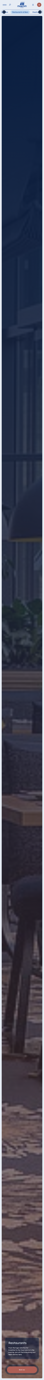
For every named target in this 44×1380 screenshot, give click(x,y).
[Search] (10, 5)
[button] (37, 1371)
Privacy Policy (16, 1378)
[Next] (40, 12)
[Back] (4, 12)
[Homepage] (21, 5)
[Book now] (39, 5)
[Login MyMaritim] (33, 5)
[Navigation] (5, 5)
